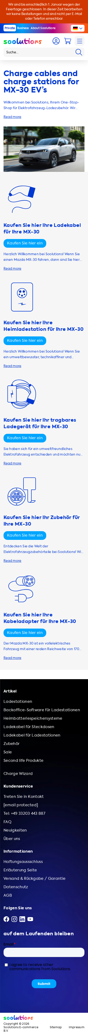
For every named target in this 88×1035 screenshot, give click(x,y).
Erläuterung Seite (20, 870)
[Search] (79, 52)
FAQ (7, 821)
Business (23, 28)
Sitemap (56, 1027)
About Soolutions (43, 28)
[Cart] (67, 40)
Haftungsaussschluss (23, 861)
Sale (8, 752)
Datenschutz (16, 886)
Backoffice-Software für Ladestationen (42, 709)
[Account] (56, 40)
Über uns (12, 838)
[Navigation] (79, 41)
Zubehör (11, 743)
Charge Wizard (18, 773)
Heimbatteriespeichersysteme (33, 718)
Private (10, 28)
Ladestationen (18, 701)
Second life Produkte (23, 760)
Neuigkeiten (15, 830)
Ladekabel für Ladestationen (32, 735)
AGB (8, 895)
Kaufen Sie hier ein (25, 243)
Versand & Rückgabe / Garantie (34, 878)
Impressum (76, 1027)
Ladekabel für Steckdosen (29, 726)
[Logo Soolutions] (23, 41)
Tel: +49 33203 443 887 (24, 813)
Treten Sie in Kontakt (24, 796)
